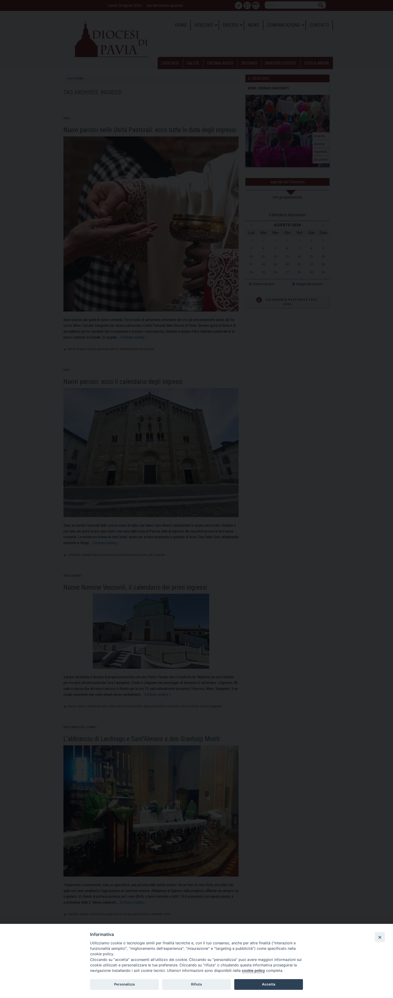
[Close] (380, 937)
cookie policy (253, 970)
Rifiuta (196, 984)
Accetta (268, 984)
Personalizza (124, 984)
